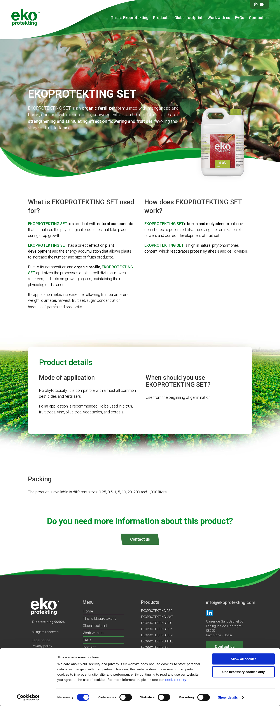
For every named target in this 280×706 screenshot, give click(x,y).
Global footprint (188, 17)
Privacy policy (42, 646)
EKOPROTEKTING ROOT (207, 71)
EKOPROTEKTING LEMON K (166, 79)
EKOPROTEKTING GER (162, 39)
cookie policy (175, 680)
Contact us (259, 17)
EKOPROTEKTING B (204, 39)
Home (88, 611)
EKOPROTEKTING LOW (206, 55)
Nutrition (198, 30)
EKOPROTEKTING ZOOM (207, 95)
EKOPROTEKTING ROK (162, 55)
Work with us (218, 17)
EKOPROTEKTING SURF (163, 71)
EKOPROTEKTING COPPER (209, 47)
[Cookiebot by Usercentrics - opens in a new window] (28, 697)
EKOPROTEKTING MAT (162, 47)
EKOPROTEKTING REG (162, 63)
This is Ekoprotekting (129, 17)
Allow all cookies (243, 659)
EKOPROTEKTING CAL (205, 87)
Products (161, 17)
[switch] (125, 697)
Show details (228, 697)
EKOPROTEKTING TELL (163, 87)
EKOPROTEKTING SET (205, 79)
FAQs (239, 17)
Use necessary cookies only (243, 672)
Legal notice (41, 640)
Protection (156, 30)
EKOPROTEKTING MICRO (207, 63)
